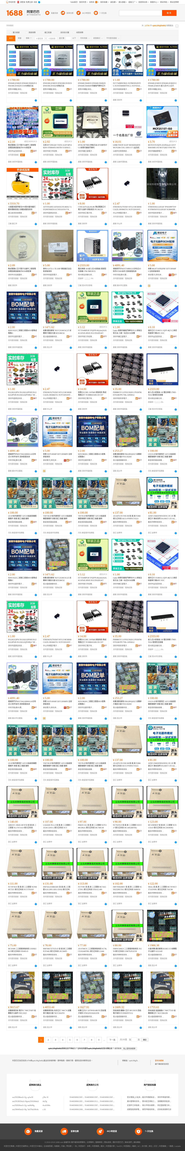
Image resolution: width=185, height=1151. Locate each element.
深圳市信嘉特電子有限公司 (16, 337)
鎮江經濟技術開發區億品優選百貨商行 (16, 213)
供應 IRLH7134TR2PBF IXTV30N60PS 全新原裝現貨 (162, 270)
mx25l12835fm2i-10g (19, 1101)
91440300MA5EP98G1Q (94, 1109)
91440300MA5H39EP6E (109, 1105)
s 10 (44, 1109)
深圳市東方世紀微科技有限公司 (51, 151)
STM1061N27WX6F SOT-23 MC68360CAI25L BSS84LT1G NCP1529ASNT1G (127, 208)
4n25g (45, 1101)
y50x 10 (45, 1097)
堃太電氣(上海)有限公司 (136, 1097)
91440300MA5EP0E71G (109, 1109)
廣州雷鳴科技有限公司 (135, 1101)
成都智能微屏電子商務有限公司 (139, 1109)
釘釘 (155, 1146)
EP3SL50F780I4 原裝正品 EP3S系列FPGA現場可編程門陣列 (92, 146)
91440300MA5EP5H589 (93, 1097)
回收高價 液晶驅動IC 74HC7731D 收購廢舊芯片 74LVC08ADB (162, 1012)
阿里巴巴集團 (9, 1146)
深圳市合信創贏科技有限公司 (16, 275)
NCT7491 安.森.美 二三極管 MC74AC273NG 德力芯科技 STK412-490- (92, 888)
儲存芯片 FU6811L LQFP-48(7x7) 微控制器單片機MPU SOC (162, 332)
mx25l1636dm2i (33, 1101)
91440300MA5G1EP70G (94, 1101)
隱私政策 (107, 1142)
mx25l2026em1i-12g (19, 1105)
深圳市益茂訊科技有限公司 (16, 151)
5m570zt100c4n (32, 1109)
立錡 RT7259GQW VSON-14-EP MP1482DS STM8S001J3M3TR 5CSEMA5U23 (57, 146)
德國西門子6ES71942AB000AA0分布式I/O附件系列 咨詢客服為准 (22, 455)
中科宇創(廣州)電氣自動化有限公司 (121, 275)
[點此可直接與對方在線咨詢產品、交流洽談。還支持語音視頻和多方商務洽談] (36, 100)
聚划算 (69, 1146)
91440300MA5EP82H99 (109, 1101)
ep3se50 (30, 1097)
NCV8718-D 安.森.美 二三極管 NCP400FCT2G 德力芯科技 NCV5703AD (22, 888)
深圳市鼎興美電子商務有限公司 (121, 89)
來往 (150, 1146)
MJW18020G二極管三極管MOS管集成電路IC (91, 455)
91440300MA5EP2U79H (79, 1097)
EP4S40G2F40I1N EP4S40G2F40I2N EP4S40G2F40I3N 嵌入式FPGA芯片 (162, 84)
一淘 (75, 1146)
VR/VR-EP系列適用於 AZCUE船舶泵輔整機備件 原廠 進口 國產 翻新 (92, 517)
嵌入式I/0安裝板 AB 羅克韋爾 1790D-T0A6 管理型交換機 (162, 393)
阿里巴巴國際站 (22, 1146)
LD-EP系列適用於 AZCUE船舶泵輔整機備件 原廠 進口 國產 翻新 (22, 517)
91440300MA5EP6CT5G (109, 1097)
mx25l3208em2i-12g (19, 1097)
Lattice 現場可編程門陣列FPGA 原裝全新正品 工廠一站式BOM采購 (127, 332)
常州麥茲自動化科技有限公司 (86, 275)
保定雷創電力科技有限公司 (167, 1105)
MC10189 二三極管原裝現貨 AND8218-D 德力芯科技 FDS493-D (22, 950)
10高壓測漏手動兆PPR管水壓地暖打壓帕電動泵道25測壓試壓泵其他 (22, 208)
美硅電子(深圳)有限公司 (156, 275)
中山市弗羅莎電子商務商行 (121, 213)
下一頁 (112, 1040)
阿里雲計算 (110, 1146)
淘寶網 (56, 1146)
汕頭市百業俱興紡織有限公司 (121, 151)
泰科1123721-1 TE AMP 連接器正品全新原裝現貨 (57, 270)
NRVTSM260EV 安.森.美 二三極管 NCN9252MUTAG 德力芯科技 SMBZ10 (127, 888)
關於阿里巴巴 (118, 1142)
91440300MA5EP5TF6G (78, 1101)
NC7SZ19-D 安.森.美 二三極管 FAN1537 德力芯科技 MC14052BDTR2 (127, 826)
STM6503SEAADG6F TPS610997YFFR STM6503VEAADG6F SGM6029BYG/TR (162, 208)
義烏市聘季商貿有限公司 (121, 522)
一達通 (170, 1146)
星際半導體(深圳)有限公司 (16, 89)
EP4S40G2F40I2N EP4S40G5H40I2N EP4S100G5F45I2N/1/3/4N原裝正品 (22, 84)
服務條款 (98, 1142)
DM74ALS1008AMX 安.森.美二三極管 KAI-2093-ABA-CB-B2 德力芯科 (56, 888)
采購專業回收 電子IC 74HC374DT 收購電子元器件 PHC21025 (22, 1012)
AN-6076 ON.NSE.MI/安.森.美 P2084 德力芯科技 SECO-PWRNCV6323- (126, 517)
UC (138, 1146)
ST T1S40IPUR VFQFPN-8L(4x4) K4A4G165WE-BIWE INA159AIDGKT (92, 332)
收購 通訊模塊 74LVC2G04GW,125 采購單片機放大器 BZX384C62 (57, 332)
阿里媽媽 (95, 1146)
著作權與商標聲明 (78, 1142)
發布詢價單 (159, 1061)
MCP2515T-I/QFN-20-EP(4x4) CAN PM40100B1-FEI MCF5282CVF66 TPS (162, 146)
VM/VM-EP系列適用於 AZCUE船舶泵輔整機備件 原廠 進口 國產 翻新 (57, 517)
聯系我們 (128, 1142)
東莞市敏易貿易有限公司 (151, 1109)
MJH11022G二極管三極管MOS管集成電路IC (22, 332)
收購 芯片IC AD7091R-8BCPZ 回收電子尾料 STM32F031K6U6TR (92, 1012)
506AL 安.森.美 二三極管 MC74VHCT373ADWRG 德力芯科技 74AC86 (162, 888)
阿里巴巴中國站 (36, 1146)
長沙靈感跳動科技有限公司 (51, 337)
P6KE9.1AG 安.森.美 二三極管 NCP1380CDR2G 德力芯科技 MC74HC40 (92, 826)
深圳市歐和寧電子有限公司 (156, 213)
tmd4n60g (30, 1105)
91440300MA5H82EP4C (78, 1109)
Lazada (178, 1146)
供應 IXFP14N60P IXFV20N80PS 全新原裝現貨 (57, 455)
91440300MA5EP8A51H (94, 1105)
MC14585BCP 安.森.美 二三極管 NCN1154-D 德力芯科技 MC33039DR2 (162, 826)
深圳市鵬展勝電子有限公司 (156, 151)
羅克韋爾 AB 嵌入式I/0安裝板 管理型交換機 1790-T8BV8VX (92, 270)
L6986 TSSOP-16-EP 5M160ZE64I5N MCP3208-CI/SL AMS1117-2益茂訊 (126, 146)
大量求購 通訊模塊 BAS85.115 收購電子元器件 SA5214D (162, 950)
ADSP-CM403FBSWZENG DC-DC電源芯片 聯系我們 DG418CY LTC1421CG (162, 517)
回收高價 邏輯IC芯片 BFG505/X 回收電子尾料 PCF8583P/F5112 (127, 1012)
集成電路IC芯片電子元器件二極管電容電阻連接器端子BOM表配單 (22, 146)
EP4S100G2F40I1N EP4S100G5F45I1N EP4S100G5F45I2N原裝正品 (57, 84)
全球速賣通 (48, 1146)
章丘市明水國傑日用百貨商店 (153, 1105)
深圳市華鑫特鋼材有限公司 (167, 1097)
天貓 (63, 1146)
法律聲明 (90, 1142)
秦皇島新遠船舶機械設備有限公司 (156, 460)
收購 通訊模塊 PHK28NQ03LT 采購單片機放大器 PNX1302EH (127, 455)
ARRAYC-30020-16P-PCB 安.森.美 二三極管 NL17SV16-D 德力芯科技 (22, 826)
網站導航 (137, 1142)
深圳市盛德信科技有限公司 (51, 213)
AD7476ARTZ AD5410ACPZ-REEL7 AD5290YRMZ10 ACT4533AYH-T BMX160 (57, 208)
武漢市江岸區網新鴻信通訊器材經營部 (142, 1105)
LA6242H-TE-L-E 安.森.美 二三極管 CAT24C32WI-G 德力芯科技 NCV (57, 826)
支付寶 (144, 1146)
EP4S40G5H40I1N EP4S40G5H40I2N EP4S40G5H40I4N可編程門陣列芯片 (92, 84)
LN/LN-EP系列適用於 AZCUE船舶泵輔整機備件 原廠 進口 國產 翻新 (162, 455)
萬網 (134, 1146)
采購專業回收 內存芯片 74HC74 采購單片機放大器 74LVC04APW (57, 1012)
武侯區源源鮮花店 (164, 1109)
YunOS (119, 1146)
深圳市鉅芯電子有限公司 (86, 213)
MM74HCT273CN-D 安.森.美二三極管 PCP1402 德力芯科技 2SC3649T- (57, 950)
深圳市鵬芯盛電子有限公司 (86, 151)
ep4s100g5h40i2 (135, 1061)
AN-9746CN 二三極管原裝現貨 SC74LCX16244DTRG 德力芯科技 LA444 (92, 950)
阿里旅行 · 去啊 (84, 1146)
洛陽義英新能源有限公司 (166, 1101)
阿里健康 (162, 1146)
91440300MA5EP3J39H (78, 1105)
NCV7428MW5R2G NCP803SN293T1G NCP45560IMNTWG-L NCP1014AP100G (127, 84)
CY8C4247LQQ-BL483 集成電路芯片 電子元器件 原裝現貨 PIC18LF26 (92, 208)
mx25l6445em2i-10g (19, 1109)
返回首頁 (117, 1048)
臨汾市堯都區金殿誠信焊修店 (153, 1097)
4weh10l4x (46, 1105)
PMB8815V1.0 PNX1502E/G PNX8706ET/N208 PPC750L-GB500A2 (127, 393)
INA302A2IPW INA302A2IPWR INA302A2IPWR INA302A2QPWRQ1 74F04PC (22, 393)
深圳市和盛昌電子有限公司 (51, 275)
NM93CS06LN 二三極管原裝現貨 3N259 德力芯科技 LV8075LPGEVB (127, 950)
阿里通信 (127, 1146)
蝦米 (102, 1146)
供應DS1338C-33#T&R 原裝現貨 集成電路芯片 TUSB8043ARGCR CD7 (92, 393)
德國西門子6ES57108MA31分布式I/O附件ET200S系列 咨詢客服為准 (127, 270)
